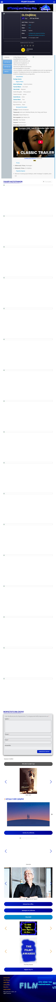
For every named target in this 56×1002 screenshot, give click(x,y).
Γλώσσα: (24, 30)
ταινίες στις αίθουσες (28, 833)
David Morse (16, 97)
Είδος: (23, 33)
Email (7, 740)
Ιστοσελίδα (8, 745)
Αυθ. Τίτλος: (25, 22)
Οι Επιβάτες (29, 15)
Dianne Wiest (17, 99)
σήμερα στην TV (28, 969)
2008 (30, 25)
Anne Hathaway (17, 84)
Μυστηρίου (42, 35)
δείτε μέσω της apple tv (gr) (28, 763)
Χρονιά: (24, 25)
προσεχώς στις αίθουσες (28, 910)
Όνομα (7, 734)
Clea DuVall (16, 89)
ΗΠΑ (30, 27)
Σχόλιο (7, 719)
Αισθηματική (32, 33)
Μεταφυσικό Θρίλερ (34, 35)
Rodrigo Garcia (17, 79)
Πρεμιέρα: (24, 37)
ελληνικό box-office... (28, 904)
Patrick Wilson (17, 87)
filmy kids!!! (28, 917)
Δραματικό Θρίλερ (40, 33)
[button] (52, 815)
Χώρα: (23, 27)
